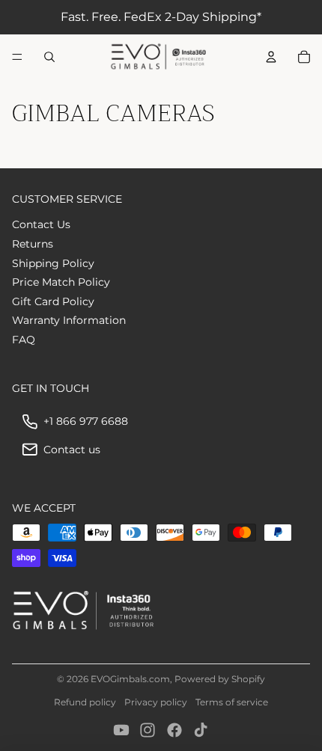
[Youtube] (121, 730)
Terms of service (231, 702)
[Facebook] (174, 730)
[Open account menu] (271, 56)
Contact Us (41, 224)
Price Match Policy (61, 282)
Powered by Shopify (219, 678)
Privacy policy (155, 702)
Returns (32, 244)
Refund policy (85, 702)
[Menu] (17, 57)
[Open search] (49, 56)
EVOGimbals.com (130, 678)
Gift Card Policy (53, 301)
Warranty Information (69, 320)
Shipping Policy (53, 263)
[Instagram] (148, 730)
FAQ (23, 339)
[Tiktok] (201, 730)
